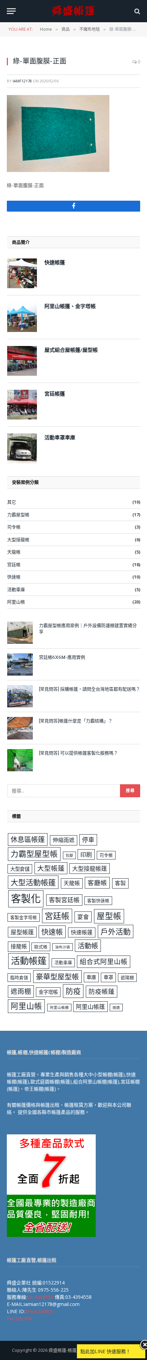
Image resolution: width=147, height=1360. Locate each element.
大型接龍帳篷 (89, 868)
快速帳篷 (82, 932)
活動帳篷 (28, 961)
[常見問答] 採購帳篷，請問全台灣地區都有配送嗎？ (89, 689)
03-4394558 (40, 1297)
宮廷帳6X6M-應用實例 (62, 657)
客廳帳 (97, 882)
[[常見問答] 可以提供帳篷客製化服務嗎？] (20, 760)
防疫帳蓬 (102, 991)
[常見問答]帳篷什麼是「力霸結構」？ (75, 721)
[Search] (136, 11)
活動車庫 (16, 589)
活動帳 (88, 945)
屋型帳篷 (22, 932)
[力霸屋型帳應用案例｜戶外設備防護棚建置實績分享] (20, 633)
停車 (88, 840)
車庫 (91, 977)
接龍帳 (19, 946)
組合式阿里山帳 (104, 961)
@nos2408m (39, 1311)
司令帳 (14, 527)
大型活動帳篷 (33, 882)
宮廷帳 (14, 564)
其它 (11, 502)
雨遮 (116, 1007)
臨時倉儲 (19, 977)
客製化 (26, 898)
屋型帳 (109, 915)
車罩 (108, 977)
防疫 (73, 991)
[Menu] (11, 11)
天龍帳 (14, 552)
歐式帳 (41, 947)
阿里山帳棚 (59, 1007)
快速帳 (14, 577)
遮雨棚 (21, 991)
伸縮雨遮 (64, 840)
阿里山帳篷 (90, 1007)
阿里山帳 (16, 602)
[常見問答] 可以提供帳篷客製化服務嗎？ (78, 753)
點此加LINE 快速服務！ (105, 1351)
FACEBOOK (19, 1318)
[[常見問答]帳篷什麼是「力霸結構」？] (20, 728)
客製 (120, 883)
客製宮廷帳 (64, 900)
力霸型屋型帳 (34, 854)
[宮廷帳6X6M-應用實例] (20, 664)
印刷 (86, 854)
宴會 (83, 917)
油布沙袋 (62, 947)
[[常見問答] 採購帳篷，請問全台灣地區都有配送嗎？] (20, 696)
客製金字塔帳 (23, 917)
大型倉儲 (19, 869)
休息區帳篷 (28, 839)
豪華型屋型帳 (57, 976)
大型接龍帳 (18, 539)
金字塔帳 (48, 992)
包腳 (69, 855)
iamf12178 (22, 80)
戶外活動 (116, 931)
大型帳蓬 (51, 868)
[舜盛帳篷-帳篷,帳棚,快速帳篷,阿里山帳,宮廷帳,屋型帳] (73, 11)
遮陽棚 (127, 977)
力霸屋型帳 (18, 514)
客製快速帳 (98, 900)
